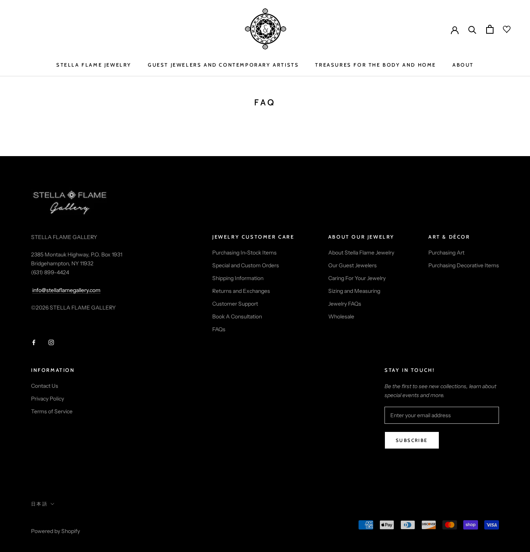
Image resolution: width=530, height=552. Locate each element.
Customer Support (235, 303)
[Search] (472, 29)
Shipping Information (237, 278)
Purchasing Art (446, 252)
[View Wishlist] (502, 29)
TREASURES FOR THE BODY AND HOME (375, 65)
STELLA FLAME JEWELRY (94, 65)
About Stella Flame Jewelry (361, 252)
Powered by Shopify (55, 531)
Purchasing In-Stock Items (244, 252)
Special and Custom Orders (245, 265)
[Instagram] (51, 342)
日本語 (39, 504)
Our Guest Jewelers (352, 265)
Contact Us (44, 385)
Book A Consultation (237, 316)
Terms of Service (52, 411)
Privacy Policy (47, 398)
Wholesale (341, 316)
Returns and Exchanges (241, 290)
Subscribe (412, 440)
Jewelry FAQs (344, 303)
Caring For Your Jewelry (357, 278)
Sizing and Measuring (354, 290)
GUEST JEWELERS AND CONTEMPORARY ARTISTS (223, 65)
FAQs (218, 329)
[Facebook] (33, 342)
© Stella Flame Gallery (65, 521)
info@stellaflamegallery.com (66, 290)
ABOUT (463, 65)
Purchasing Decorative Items (463, 265)
